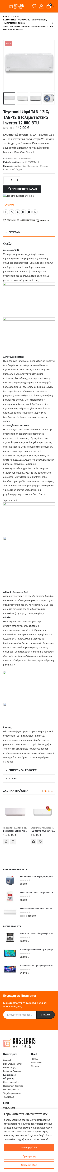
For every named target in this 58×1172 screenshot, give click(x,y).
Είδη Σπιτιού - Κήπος (12, 1064)
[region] (29, 1140)
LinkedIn (17, 211)
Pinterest (23, 211)
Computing (8, 1060)
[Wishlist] (34, 6)
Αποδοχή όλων (29, 1147)
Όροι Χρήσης (9, 1108)
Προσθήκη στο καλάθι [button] (6, 841)
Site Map (35, 1066)
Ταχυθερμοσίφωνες (12, 1093)
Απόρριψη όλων (29, 1165)
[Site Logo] (17, 6)
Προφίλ (34, 1059)
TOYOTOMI (9, 204)
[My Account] (41, 6)
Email (29, 211)
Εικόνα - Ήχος (9, 1067)
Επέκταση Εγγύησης (12, 1071)
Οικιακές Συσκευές (12, 1089)
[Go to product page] (15, 812)
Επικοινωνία (36, 1062)
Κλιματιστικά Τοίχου (12, 169)
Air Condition (20, 166)
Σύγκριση (44, 220)
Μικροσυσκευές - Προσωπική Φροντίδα (13, 1084)
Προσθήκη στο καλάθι (24, 189)
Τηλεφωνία (8, 1097)
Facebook (5, 211)
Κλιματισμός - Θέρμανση (37, 166)
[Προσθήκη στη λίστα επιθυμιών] (13, 841)
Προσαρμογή (29, 1156)
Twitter (11, 211)
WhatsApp (35, 211)
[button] (5, 6)
